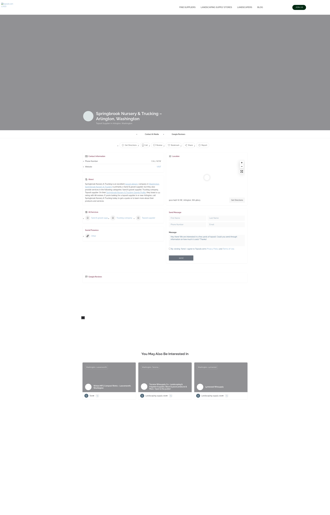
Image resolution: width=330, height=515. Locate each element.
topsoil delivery (131, 184)
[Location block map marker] (207, 177)
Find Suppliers (187, 7)
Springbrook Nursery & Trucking (98, 187)
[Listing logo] (88, 116)
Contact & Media (152, 134)
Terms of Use (228, 249)
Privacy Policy (213, 249)
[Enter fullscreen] (242, 171)
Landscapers (244, 7)
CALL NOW (156, 161)
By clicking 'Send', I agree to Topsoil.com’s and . (202, 249)
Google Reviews (178, 134)
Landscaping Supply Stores (216, 7)
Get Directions (237, 200)
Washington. (154, 184)
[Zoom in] (242, 163)
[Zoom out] (242, 166)
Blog (260, 7)
